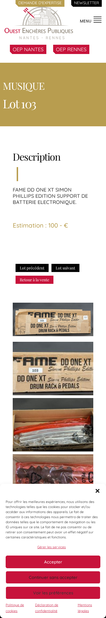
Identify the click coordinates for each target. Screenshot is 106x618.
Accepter (53, 562)
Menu (86, 21)
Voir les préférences (53, 592)
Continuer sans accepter (53, 577)
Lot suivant (65, 268)
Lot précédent (32, 268)
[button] (97, 491)
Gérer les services (51, 547)
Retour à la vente (34, 279)
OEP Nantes (28, 49)
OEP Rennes (71, 49)
